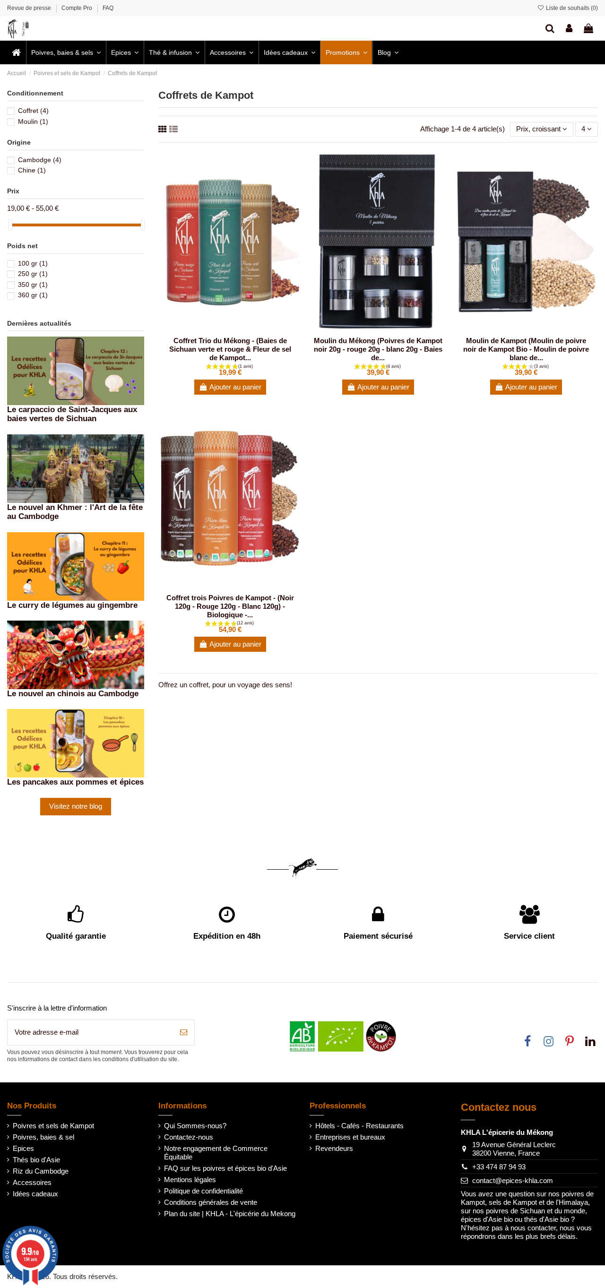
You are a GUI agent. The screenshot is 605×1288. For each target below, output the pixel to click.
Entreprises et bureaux (350, 1137)
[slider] (10, 225)
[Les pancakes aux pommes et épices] (75, 743)
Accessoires (32, 1182)
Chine (32, 170)
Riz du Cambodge (41, 1171)
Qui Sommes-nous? (195, 1126)
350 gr (33, 284)
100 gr (33, 263)
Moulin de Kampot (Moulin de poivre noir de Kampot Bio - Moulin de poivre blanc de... (526, 349)
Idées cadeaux (35, 1194)
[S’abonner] (183, 1032)
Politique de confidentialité (203, 1191)
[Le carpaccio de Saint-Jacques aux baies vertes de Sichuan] (75, 370)
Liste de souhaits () (571, 8)
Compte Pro (77, 8)
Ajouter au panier (235, 387)
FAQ (108, 8)
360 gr (33, 295)
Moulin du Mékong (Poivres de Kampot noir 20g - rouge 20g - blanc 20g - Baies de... (378, 349)
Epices (23, 1148)
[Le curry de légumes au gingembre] (75, 566)
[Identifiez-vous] (569, 29)
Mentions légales (190, 1180)
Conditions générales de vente (210, 1202)
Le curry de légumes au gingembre (72, 605)
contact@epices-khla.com (512, 1180)
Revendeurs (334, 1148)
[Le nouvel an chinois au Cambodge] (75, 654)
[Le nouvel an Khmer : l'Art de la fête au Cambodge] (75, 468)
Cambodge (39, 160)
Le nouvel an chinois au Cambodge (72, 693)
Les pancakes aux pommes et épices (75, 782)
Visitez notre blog (75, 806)
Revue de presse (29, 8)
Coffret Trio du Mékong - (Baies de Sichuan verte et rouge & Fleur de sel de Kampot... (230, 349)
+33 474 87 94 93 (499, 1167)
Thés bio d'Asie (36, 1160)
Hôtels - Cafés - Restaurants (359, 1126)
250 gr (33, 273)
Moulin (33, 121)
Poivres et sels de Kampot (53, 1126)
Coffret (33, 110)
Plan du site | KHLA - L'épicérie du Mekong (229, 1214)
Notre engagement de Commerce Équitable (216, 1152)
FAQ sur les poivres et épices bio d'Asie (225, 1168)
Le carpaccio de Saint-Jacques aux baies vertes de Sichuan (72, 414)
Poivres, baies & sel (43, 1137)
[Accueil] (16, 52)
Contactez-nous (188, 1137)
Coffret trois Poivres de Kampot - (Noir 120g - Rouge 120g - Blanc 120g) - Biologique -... (230, 606)
